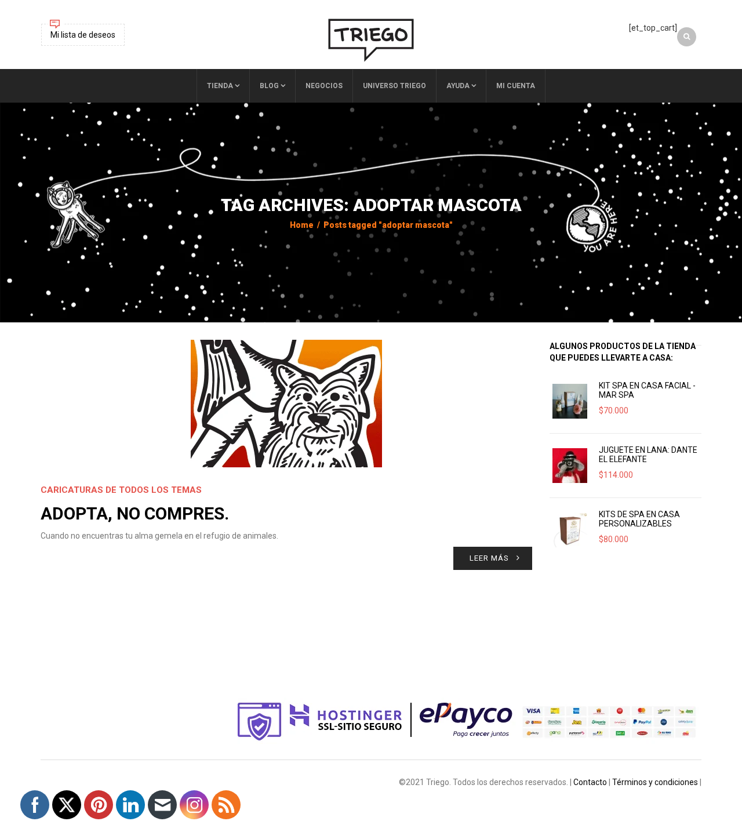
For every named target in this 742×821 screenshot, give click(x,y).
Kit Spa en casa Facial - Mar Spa (647, 390)
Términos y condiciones (655, 782)
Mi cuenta (515, 86)
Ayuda (458, 86)
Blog (269, 86)
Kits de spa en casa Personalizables (639, 519)
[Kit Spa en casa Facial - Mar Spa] (570, 401)
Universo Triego (394, 86)
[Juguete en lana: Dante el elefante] (570, 465)
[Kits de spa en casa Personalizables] (570, 530)
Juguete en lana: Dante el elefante (648, 454)
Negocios (324, 86)
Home (302, 225)
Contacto (590, 782)
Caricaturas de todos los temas (121, 490)
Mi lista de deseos (82, 34)
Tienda (220, 86)
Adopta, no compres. (135, 513)
